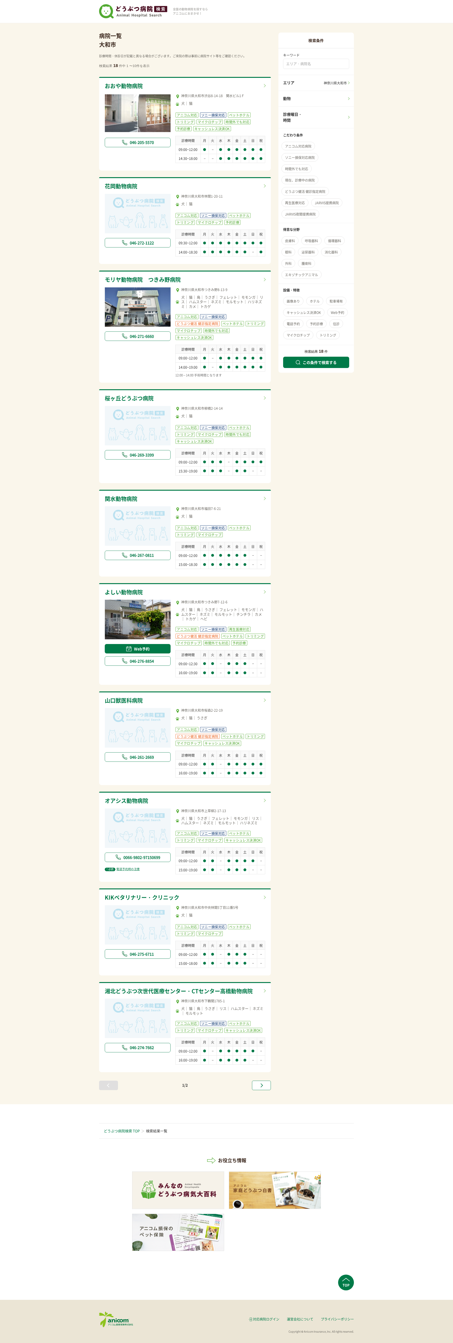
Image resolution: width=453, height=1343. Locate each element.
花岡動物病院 (121, 186)
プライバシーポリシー (337, 1319)
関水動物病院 (121, 498)
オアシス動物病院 (126, 800)
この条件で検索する (320, 362)
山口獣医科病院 (124, 700)
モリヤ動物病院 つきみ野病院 (143, 279)
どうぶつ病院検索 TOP (122, 1131)
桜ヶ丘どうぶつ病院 (129, 398)
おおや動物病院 (124, 86)
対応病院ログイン (266, 1319)
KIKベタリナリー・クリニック (142, 897)
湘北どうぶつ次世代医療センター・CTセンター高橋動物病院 (179, 991)
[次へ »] (261, 1085)
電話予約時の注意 (123, 869)
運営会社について (300, 1319)
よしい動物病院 (124, 592)
